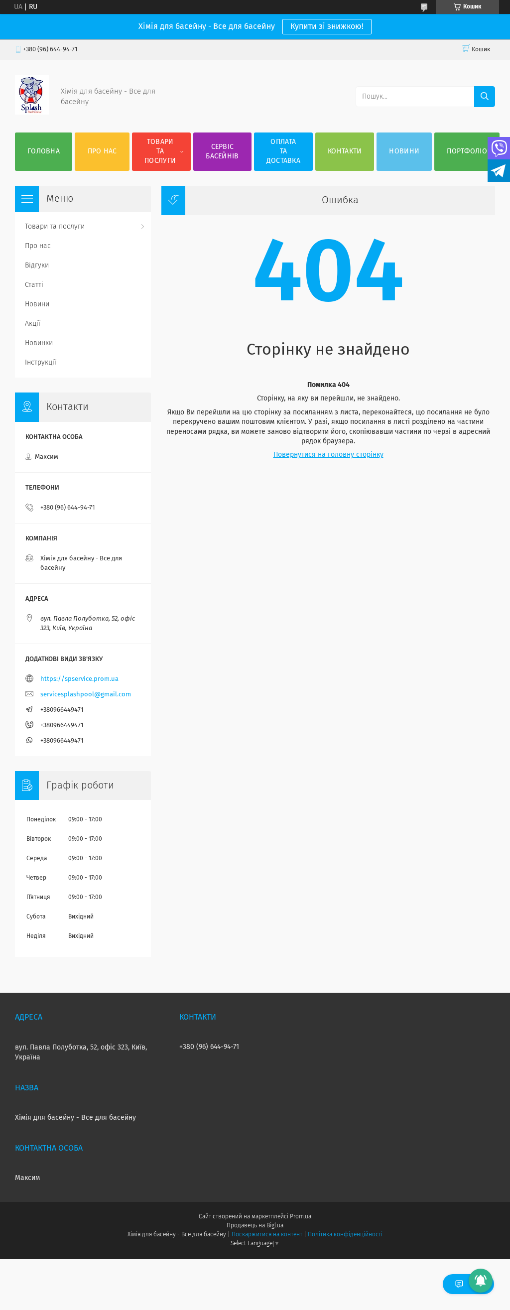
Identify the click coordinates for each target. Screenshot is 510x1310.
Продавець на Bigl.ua (255, 1226)
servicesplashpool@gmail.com (85, 694)
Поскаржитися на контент (267, 1235)
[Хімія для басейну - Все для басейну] (32, 112)
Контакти (345, 151)
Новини (404, 151)
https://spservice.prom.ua (79, 679)
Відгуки (37, 265)
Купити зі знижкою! (327, 26)
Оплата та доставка (283, 151)
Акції (32, 323)
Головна (43, 151)
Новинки (39, 343)
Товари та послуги (160, 151)
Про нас (102, 151)
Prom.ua (300, 1217)
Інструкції (40, 362)
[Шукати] (484, 96)
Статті (34, 284)
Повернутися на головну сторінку (328, 454)
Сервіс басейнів (222, 151)
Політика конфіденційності (345, 1235)
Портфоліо (467, 151)
